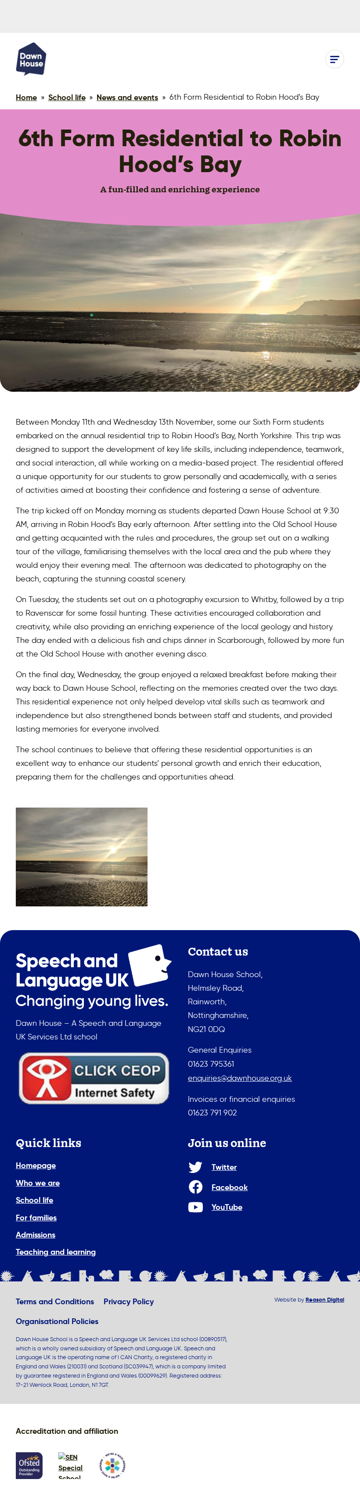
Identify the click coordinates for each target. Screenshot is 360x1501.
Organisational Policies (57, 1321)
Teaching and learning (56, 1252)
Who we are (38, 1183)
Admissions (35, 1235)
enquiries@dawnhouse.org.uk (240, 1078)
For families (36, 1217)
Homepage (36, 1165)
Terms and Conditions (55, 1301)
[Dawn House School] (31, 59)
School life (34, 1200)
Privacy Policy (129, 1301)
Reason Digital (325, 1299)
